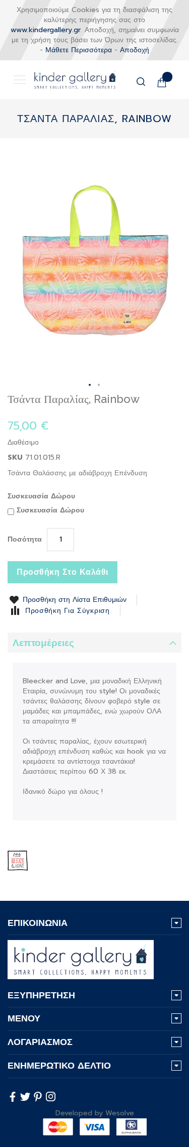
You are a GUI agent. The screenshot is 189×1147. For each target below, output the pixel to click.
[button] (90, 385)
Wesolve (119, 1113)
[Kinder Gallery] (67, 79)
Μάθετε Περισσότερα (78, 50)
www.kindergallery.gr (46, 30)
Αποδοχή (134, 50)
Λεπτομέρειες (43, 643)
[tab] (94, 643)
